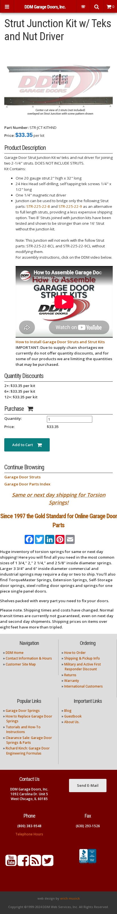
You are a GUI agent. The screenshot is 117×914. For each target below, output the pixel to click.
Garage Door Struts (22, 476)
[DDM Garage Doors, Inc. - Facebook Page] (23, 864)
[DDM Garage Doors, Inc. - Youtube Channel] (11, 864)
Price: (9, 135)
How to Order (75, 653)
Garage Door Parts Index (27, 484)
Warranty (71, 681)
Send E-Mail (88, 785)
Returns (70, 675)
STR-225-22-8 (38, 206)
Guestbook (73, 716)
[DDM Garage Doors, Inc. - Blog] (35, 864)
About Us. (72, 722)
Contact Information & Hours (29, 658)
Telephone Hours (29, 834)
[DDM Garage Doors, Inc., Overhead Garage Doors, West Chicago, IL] (87, 864)
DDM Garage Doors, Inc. (45, 7)
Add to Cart (24, 444)
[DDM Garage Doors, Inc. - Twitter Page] (47, 864)
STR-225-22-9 (70, 206)
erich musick (70, 898)
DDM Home (15, 653)
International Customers (83, 686)
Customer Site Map (21, 664)
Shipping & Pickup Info (82, 658)
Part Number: (16, 127)
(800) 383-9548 (29, 826)
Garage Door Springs (23, 710)
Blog (68, 710)
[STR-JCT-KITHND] (58, 83)
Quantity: (13, 418)
